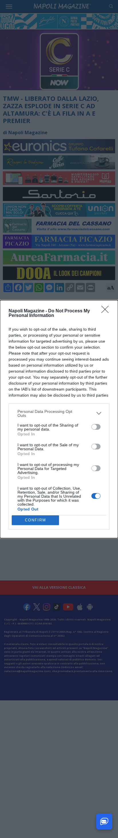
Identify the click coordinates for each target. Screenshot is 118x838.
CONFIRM (35, 520)
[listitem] (59, 413)
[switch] (96, 427)
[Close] (106, 311)
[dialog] (59, 419)
